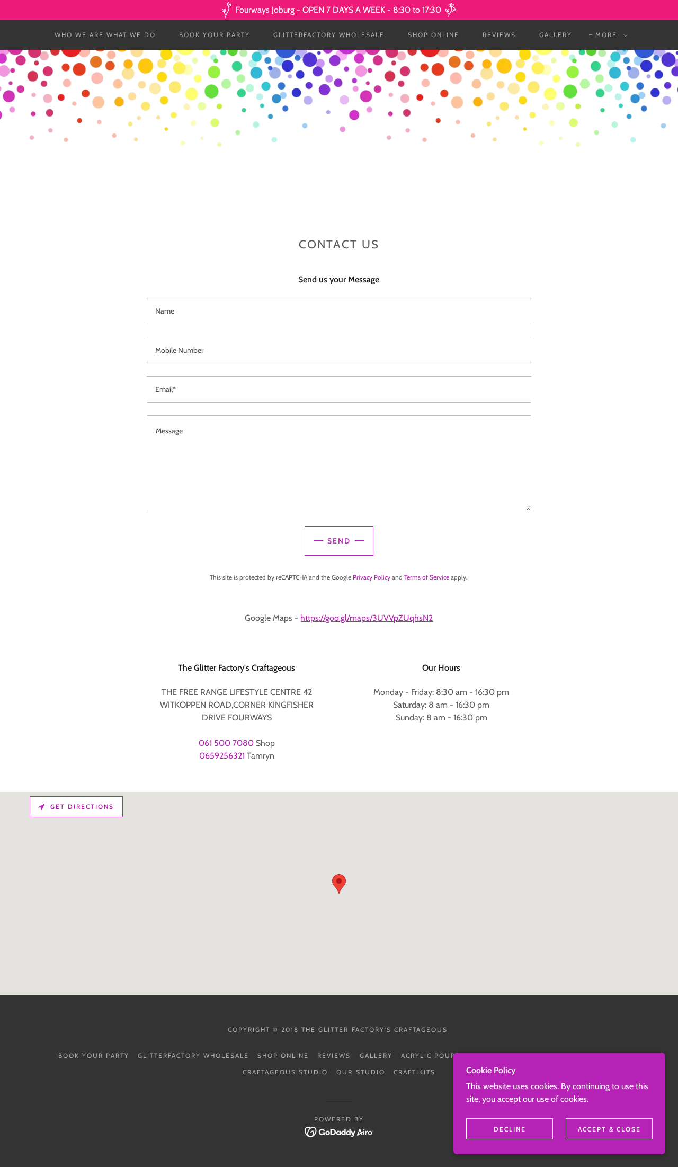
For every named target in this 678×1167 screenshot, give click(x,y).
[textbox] (339, 311)
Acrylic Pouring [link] (435, 1055)
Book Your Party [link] (214, 35)
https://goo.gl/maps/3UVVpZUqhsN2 (366, 618)
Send (339, 541)
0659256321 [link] (222, 756)
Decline (510, 1129)
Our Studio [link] (360, 1072)
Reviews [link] (499, 35)
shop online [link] (433, 35)
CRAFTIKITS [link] (414, 1072)
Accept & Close (609, 1129)
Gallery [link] (555, 35)
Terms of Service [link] (426, 577)
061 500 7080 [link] (226, 743)
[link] (339, 1131)
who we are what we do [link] (105, 35)
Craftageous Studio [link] (285, 1072)
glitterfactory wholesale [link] (329, 35)
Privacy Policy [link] (371, 577)
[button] (609, 35)
